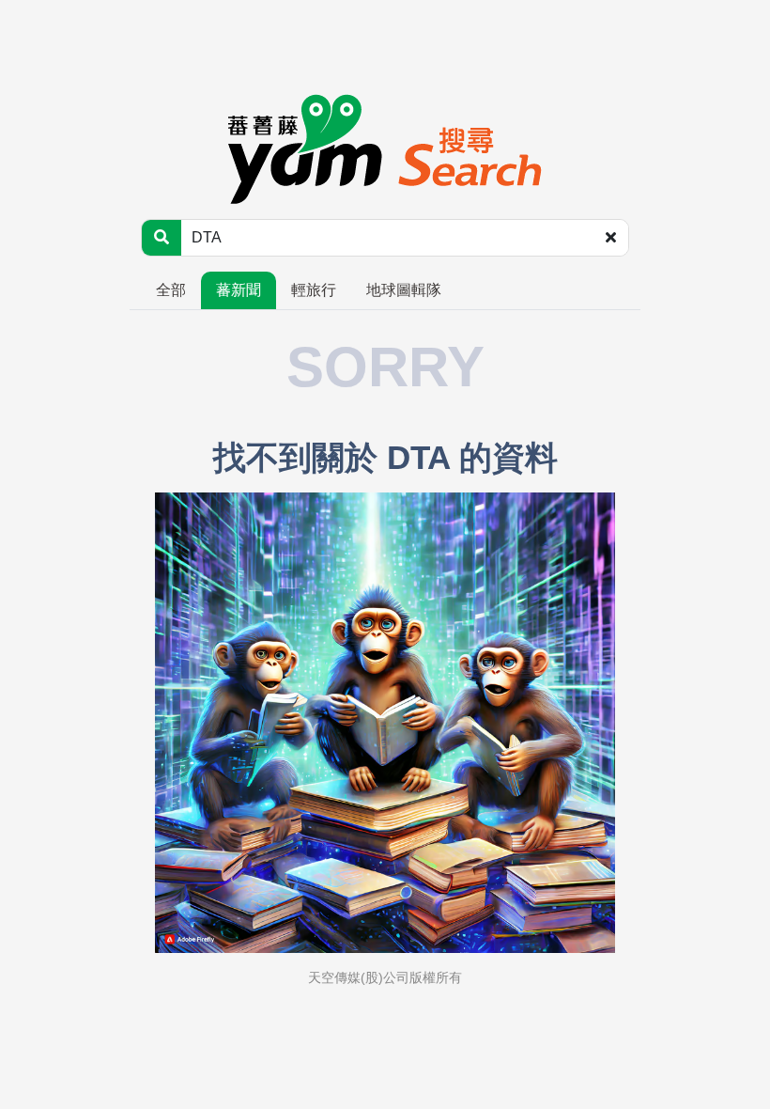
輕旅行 (313, 290)
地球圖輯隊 (403, 290)
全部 (171, 290)
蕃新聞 (238, 290)
